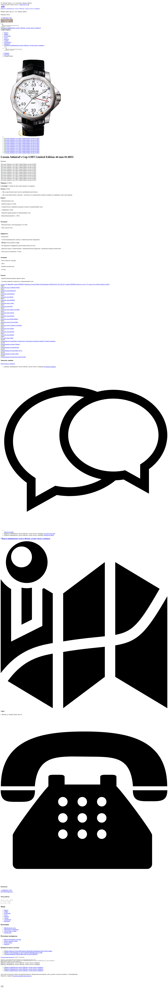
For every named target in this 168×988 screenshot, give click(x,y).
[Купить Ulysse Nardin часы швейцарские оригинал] (9, 322)
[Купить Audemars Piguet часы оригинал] (10, 287)
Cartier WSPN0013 (18, 284)
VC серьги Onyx (91, 284)
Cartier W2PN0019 (70, 284)
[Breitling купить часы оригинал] (8, 300)
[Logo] (25, 538)
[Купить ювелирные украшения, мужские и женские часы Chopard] (10, 344)
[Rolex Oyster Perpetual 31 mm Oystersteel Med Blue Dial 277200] (23, 952)
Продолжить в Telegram (8, 363)
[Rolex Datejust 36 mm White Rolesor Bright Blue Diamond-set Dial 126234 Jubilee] (28, 951)
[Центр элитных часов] (20, 8)
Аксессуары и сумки (10, 931)
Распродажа (7, 932)
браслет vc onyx (81, 284)
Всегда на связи (9, 532)
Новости (6, 944)
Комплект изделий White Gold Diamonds (37, 284)
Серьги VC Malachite (7, 284)
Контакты (7, 44)
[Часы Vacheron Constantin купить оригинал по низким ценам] (11, 325)
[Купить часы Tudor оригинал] (7, 338)
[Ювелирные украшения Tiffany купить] (11, 350)
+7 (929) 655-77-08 (23, 4)
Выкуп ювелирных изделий (12, 939)
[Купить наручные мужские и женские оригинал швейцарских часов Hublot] (7, 335)
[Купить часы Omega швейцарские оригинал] (7, 312)
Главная (6, 53)
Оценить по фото (49, 535)
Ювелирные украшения (11, 929)
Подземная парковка (50, 366)
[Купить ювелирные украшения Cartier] (10, 354)
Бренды (6, 39)
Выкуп (6, 32)
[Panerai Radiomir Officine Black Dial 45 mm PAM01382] (20, 954)
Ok (2, 986)
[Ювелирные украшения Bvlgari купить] (10, 347)
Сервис (6, 40)
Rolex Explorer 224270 (102, 284)
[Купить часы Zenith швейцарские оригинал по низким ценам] (7, 328)
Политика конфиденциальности (7, 957)
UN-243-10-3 (61, 284)
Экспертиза (7, 42)
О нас (6, 37)
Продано (6, 54)
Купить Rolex (8, 942)
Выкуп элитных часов (11, 941)
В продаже (7, 36)
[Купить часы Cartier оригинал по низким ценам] (7, 303)
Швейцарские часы (10, 928)
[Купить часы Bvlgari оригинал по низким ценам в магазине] (7, 331)
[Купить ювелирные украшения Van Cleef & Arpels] (13, 357)
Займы (6, 34)
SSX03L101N (53, 284)
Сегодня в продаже (49, 533)
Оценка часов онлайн (6, 20)
